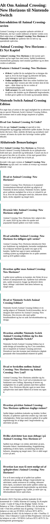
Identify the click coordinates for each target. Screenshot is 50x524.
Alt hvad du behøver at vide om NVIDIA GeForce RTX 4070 (22, 510)
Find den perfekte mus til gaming (19, 509)
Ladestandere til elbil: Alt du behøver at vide (18, 513)
